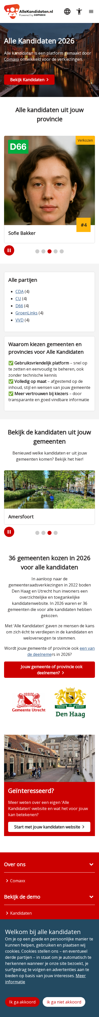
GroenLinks (26, 313)
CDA (19, 291)
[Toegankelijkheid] (79, 12)
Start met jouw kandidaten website (47, 827)
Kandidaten (21, 913)
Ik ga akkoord (22, 1002)
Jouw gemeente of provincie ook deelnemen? (51, 670)
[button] (37, 251)
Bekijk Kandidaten (27, 79)
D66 (19, 306)
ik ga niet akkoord (64, 1002)
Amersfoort (21, 516)
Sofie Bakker (22, 233)
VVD (19, 320)
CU (18, 298)
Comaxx (11, 59)
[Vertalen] (67, 12)
